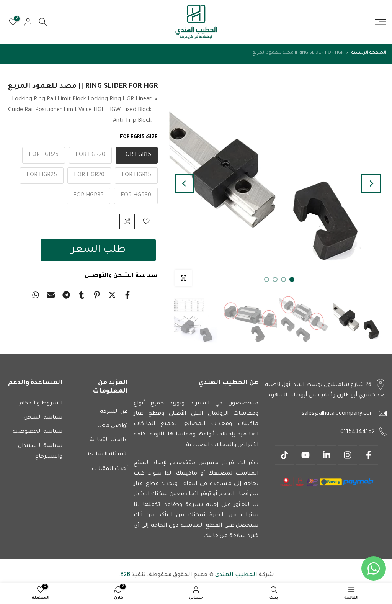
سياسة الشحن (43, 418)
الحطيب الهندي (235, 575)
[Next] (184, 183)
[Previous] (371, 183)
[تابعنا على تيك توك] (284, 455)
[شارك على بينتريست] (97, 295)
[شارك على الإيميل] (51, 295)
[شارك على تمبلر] (81, 295)
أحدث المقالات (109, 469)
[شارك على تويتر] (112, 295)
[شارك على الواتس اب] (35, 295)
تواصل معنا (112, 426)
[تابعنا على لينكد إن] (326, 455)
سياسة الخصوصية (37, 432)
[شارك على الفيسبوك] (127, 295)
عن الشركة (114, 412)
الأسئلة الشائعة (107, 455)
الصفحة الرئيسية (368, 53)
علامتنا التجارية (109, 440)
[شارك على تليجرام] (66, 295)
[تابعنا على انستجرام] (347, 455)
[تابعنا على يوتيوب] (305, 455)
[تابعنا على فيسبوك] (368, 455)
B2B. (124, 575)
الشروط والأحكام (40, 404)
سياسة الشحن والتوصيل (121, 276)
